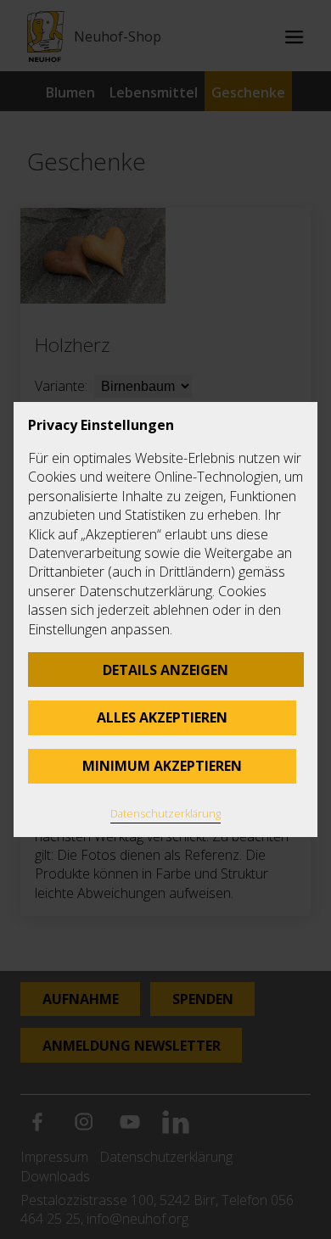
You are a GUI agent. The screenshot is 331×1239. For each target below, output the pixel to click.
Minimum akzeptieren (162, 765)
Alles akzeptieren (162, 717)
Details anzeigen (165, 670)
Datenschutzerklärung (165, 813)
